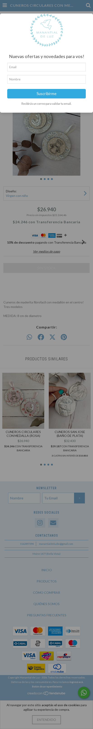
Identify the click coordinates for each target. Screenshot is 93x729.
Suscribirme (46, 93)
